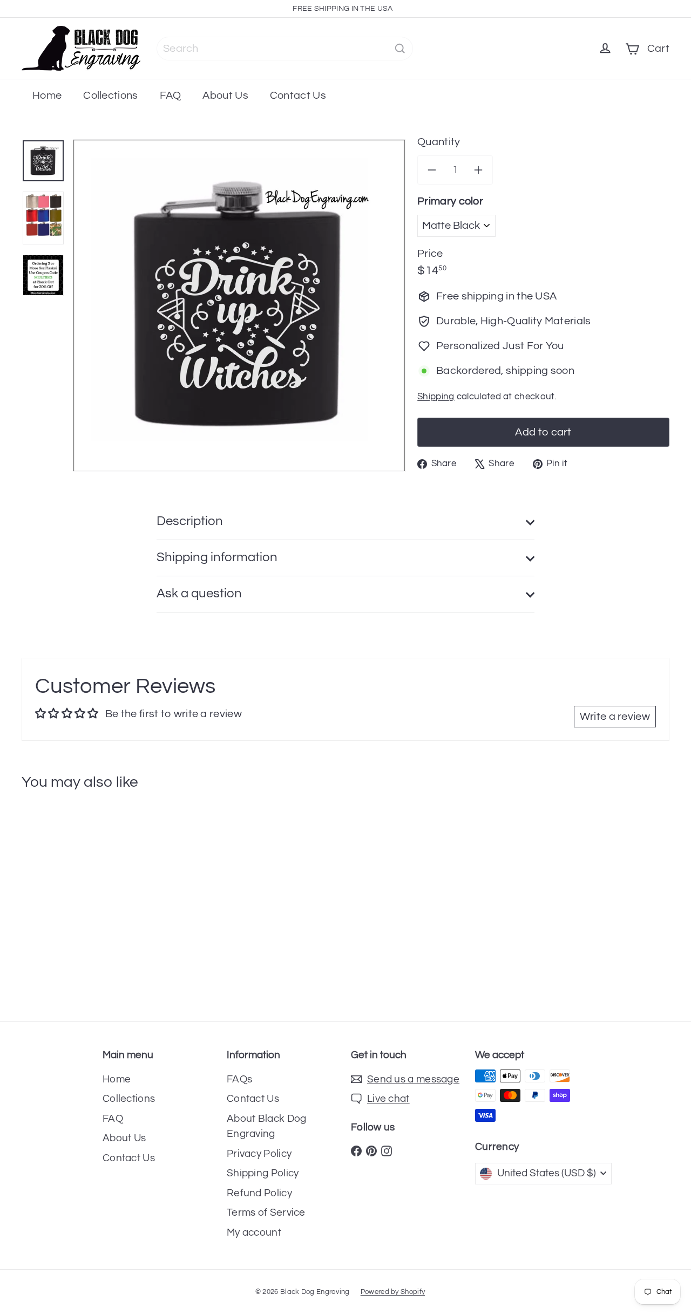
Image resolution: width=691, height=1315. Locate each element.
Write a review (615, 716)
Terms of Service (266, 1212)
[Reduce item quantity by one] (431, 170)
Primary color (450, 201)
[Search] (400, 48)
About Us (225, 95)
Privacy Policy (259, 1153)
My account (254, 1232)
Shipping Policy (263, 1173)
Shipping (435, 396)
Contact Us (298, 95)
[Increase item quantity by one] (478, 170)
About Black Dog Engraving (267, 1126)
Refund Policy (259, 1193)
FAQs (239, 1079)
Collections (110, 95)
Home (47, 95)
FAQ (170, 95)
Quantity (438, 142)
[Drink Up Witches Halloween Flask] (76, 901)
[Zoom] (239, 305)
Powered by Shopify (393, 1292)
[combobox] (285, 48)
